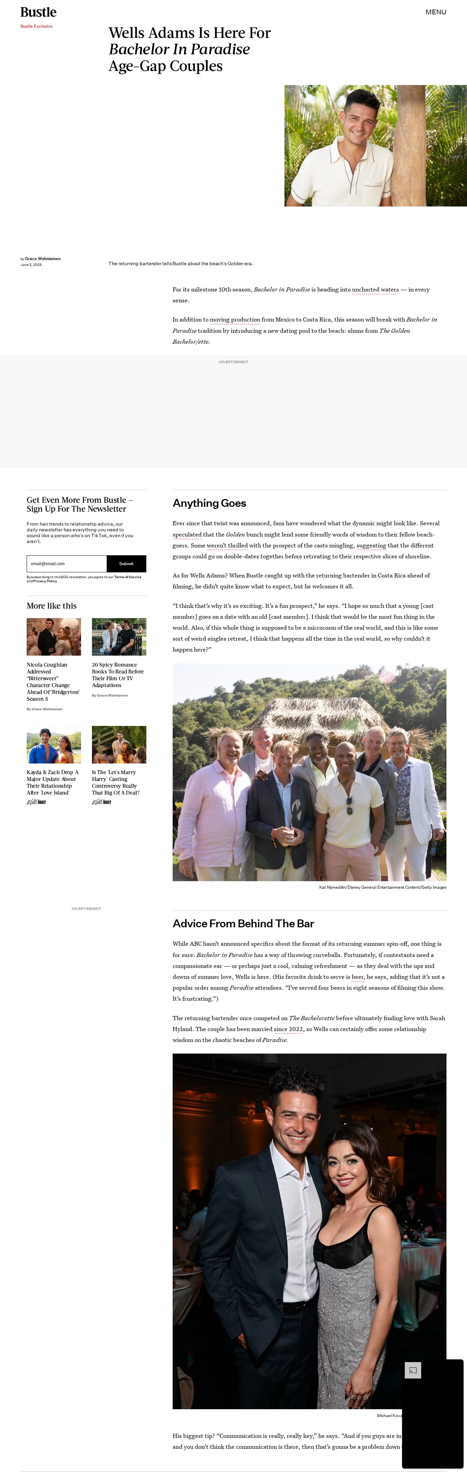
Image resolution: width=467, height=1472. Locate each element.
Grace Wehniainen (43, 258)
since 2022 (288, 1029)
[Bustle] (38, 12)
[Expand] (409, 1365)
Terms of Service (127, 577)
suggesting (371, 545)
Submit (126, 564)
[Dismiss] (456, 1365)
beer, (358, 977)
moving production (235, 319)
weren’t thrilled (227, 545)
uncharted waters (375, 289)
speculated (187, 534)
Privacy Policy (45, 581)
